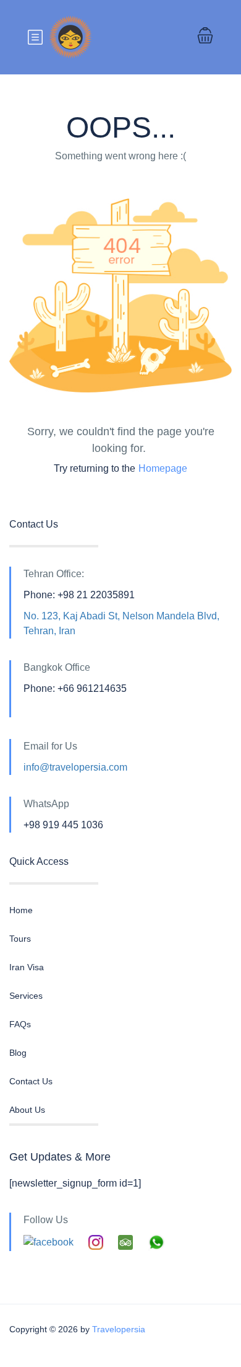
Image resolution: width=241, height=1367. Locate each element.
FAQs (20, 1024)
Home (21, 910)
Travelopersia (118, 1329)
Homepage (162, 468)
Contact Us (31, 1081)
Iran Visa (26, 967)
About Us (27, 1110)
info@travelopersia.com (75, 767)
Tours (20, 939)
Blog (18, 1053)
